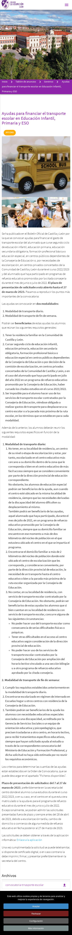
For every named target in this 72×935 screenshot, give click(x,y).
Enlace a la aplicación (29, 840)
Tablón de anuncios (26, 82)
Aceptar (36, 906)
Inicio (5, 82)
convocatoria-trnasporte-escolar (36, 885)
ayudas (10, 132)
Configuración (36, 920)
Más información (36, 928)
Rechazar (36, 913)
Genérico (48, 82)
